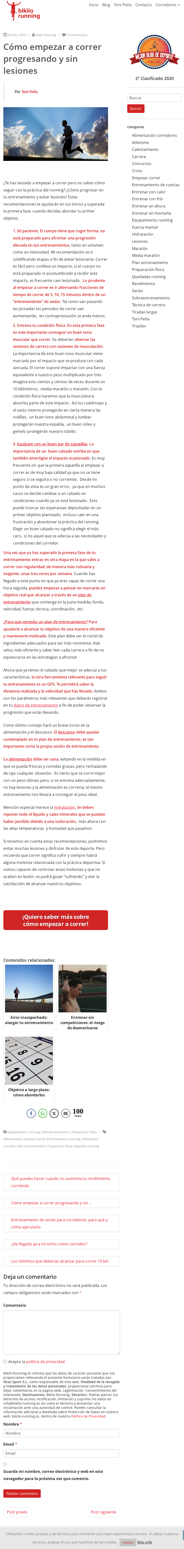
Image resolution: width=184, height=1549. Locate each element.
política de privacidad (45, 1361)
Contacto (143, 4)
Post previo (17, 1512)
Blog (106, 4)
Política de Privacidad (88, 1416)
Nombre (12, 1424)
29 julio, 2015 (17, 35)
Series (137, 290)
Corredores (167, 4)
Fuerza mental (145, 227)
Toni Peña (123, 4)
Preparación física (84, 1132)
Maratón (140, 248)
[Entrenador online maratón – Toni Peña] (23, 10)
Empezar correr (34, 1139)
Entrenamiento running (63, 1139)
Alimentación (12, 1139)
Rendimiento (143, 283)
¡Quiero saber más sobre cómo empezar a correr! (55, 920)
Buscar (135, 108)
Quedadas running (149, 276)
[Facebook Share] (31, 1113)
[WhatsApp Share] (42, 1113)
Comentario (14, 1305)
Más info (144, 1542)
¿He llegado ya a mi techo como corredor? (49, 1244)
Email (10, 1444)
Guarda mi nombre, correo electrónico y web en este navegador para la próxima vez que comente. (53, 1475)
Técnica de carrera (148, 304)
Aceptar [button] (127, 1542)
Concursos (141, 163)
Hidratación (142, 234)
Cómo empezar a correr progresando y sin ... (51, 1202)
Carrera (139, 156)
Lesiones (140, 241)
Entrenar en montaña (151, 213)
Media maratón (146, 255)
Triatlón (139, 326)
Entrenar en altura (148, 206)
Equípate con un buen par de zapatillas (52, 444)
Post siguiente (103, 1512)
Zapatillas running (86, 1146)
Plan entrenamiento (56, 1132)
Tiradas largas (144, 312)
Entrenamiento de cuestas (156, 184)
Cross (137, 170)
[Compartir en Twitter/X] (54, 1113)
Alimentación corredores (154, 135)
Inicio (93, 4)
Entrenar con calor (149, 192)
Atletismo (140, 142)
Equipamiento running (24, 1132)
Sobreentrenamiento (151, 298)
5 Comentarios (77, 35)
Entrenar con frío (147, 198)
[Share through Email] (65, 1113)
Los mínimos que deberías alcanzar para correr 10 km (60, 1261)
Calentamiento (145, 149)
